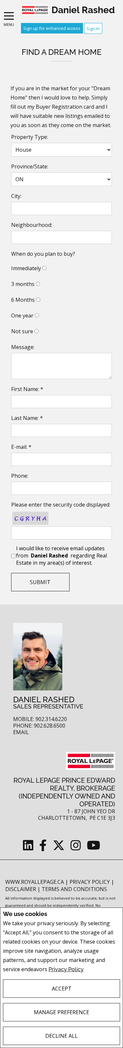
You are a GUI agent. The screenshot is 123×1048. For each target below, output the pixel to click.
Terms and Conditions (74, 889)
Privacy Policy (66, 969)
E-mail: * (21, 446)
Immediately (26, 268)
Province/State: (29, 166)
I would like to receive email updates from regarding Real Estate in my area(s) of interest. (61, 555)
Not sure (22, 331)
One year (22, 315)
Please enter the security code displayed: (60, 504)
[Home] (35, 10)
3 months (22, 284)
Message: (22, 347)
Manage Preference (61, 1012)
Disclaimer (21, 889)
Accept (62, 988)
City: (16, 196)
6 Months (23, 299)
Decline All (61, 1035)
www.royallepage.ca (34, 881)
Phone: (19, 475)
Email (21, 732)
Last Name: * (27, 418)
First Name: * (27, 389)
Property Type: (29, 137)
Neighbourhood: (31, 225)
